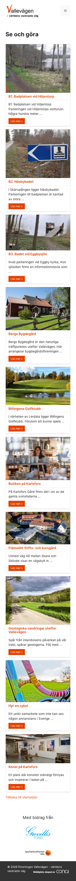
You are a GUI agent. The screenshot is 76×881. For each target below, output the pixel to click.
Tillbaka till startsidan (21, 797)
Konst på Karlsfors (23, 767)
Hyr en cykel (18, 706)
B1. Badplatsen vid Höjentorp (31, 96)
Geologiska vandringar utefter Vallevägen (32, 630)
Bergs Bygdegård (22, 334)
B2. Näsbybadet (21, 182)
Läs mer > (17, 121)
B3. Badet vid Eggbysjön (27, 254)
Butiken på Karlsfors (24, 484)
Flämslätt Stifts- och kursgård (32, 548)
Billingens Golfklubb (24, 409)
